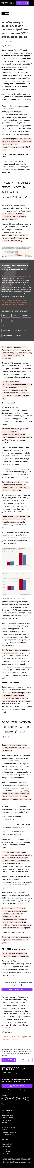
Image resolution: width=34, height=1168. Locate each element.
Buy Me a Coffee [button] (21, 330)
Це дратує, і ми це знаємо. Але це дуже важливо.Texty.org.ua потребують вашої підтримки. (15, 268)
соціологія (16, 1037)
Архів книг (5, 1154)
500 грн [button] (16, 316)
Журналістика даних (8, 1127)
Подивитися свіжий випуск (17, 1090)
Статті (3, 1113)
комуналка (15, 1040)
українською (16, 1161)
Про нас (4, 1111)
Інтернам (5, 1139)
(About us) (10, 1111)
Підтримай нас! (7, 1144)
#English (4, 1123)
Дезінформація (7, 1134)
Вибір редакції (6, 1120)
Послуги (4, 1130)
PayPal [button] (19, 335)
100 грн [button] (5, 316)
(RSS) (7, 1113)
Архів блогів (6, 1151)
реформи (5, 1040)
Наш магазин (6, 1146)
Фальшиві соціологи (9, 1132)
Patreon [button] (6, 330)
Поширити (8, 46)
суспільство (27, 1037)
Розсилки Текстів (7, 1118)
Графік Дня (5, 1149)
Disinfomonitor (6, 1137)
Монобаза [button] (7, 335)
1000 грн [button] (26, 316)
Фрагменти (5, 1115)
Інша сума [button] (6, 321)
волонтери (6, 1037)
